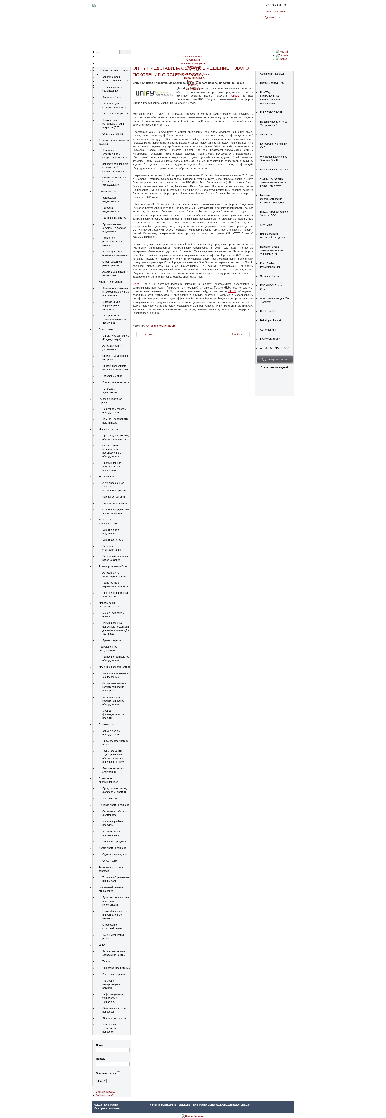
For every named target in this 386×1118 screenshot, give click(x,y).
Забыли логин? (104, 1095)
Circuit (235, 95)
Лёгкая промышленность (113, 848)
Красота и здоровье (113, 974)
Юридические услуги (114, 1018)
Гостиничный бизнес (114, 217)
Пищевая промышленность (114, 805)
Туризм (106, 961)
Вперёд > (236, 334)
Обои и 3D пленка (112, 133)
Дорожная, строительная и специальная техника (114, 154)
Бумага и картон (111, 640)
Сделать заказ (273, 17)
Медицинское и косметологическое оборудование (113, 701)
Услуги (102, 945)
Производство (107, 724)
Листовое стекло (111, 798)
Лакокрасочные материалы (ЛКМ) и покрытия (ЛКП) (113, 124)
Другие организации (275, 359)
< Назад (149, 334)
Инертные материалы (115, 113)
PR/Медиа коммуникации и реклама (111, 984)
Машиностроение (109, 429)
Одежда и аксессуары (114, 854)
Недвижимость (107, 191)
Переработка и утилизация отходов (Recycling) (114, 319)
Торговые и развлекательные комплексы (112, 242)
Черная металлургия (114, 496)
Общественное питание (116, 968)
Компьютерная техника (115, 382)
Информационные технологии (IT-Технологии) (113, 998)
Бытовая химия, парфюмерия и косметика (111, 306)
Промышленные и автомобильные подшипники (112, 467)
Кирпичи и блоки (111, 97)
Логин (99, 1045)
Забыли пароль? (105, 1091)
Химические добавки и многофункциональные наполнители (115, 292)
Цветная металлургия (114, 503)
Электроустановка (112, 539)
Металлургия (106, 476)
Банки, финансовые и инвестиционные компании (114, 915)
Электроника (106, 329)
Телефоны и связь (112, 376)
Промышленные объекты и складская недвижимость (114, 228)
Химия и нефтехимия (111, 281)
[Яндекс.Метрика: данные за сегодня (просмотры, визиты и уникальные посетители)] (193, 1116)
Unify (136, 284)
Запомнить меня (106, 1073)
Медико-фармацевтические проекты (113, 714)
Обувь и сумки (110, 860)
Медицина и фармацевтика (114, 667)
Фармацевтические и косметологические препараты (114, 687)
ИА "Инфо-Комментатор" (161, 325)
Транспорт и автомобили (113, 566)
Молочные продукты (114, 841)
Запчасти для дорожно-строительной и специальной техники (115, 168)
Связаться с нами (275, 11)
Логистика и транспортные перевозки (110, 1028)
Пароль (100, 1058)
